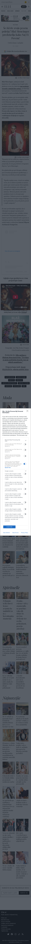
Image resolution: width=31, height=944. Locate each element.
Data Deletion (6, 532)
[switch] (25, 444)
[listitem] (15, 440)
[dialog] (15, 472)
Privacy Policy (24, 532)
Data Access (15, 532)
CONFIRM (9, 527)
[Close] (27, 411)
